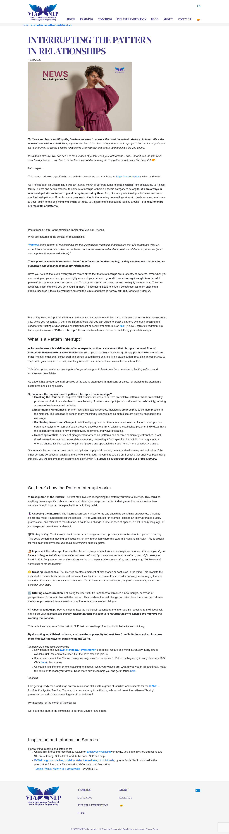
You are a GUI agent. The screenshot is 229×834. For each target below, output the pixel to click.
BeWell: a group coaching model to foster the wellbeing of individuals (74, 760)
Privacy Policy (152, 829)
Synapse (140, 829)
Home (26, 24)
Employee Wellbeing (99, 751)
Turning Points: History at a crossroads (57, 768)
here (43, 662)
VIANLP (80, 829)
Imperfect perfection (127, 176)
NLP (122, 325)
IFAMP (153, 686)
